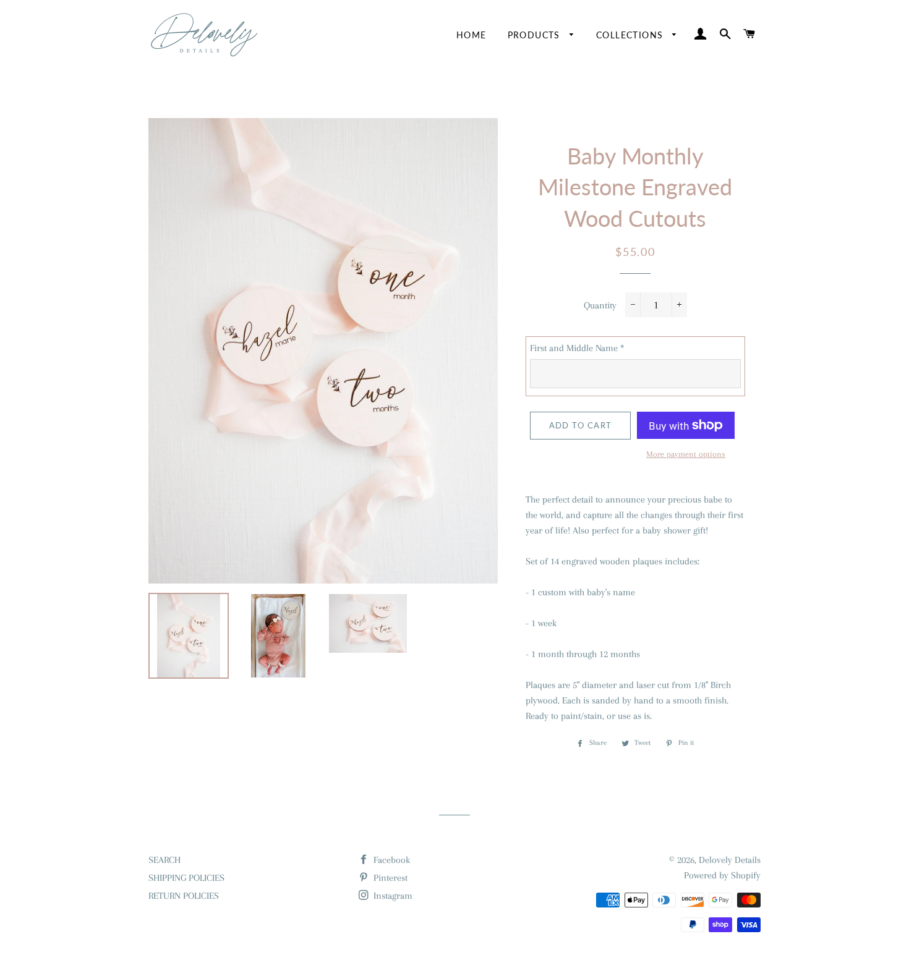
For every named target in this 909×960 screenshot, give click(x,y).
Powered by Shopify (722, 875)
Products (536, 35)
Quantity (600, 305)
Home (471, 35)
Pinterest (389, 877)
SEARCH (164, 859)
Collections (631, 35)
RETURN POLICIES (183, 895)
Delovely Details (730, 859)
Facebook (390, 859)
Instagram (391, 895)
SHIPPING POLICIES (186, 877)
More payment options (685, 454)
